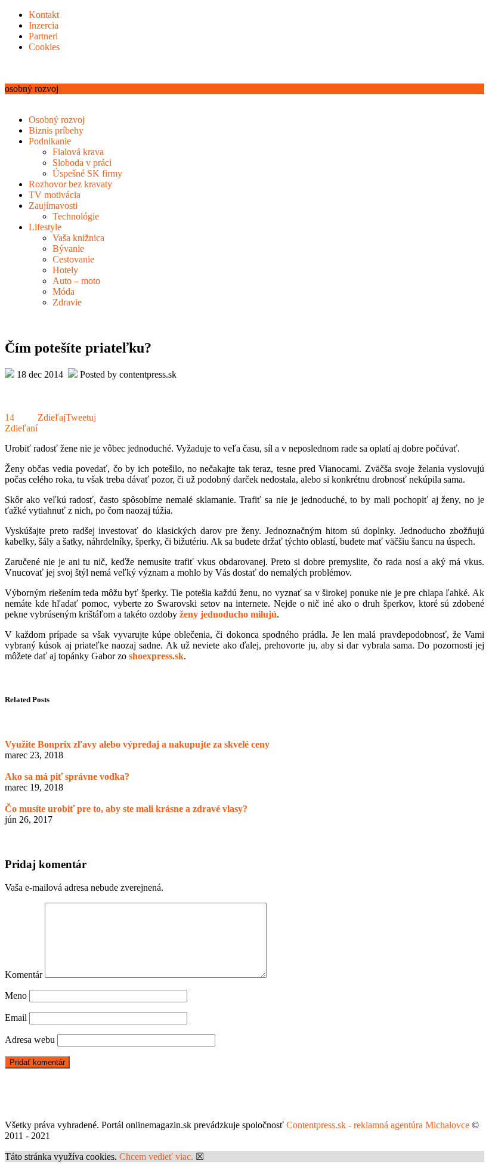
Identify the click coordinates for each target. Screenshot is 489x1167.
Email (16, 1017)
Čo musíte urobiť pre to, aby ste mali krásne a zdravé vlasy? (126, 809)
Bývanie (68, 248)
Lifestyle (45, 227)
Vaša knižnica (78, 238)
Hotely (65, 270)
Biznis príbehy (56, 130)
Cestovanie (73, 259)
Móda (63, 291)
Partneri (43, 36)
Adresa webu (30, 1040)
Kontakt (44, 15)
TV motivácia (55, 195)
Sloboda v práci (82, 163)
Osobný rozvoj (57, 120)
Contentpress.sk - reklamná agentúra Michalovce (377, 1125)
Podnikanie (50, 141)
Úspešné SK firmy (87, 173)
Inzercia (43, 25)
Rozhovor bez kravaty (70, 184)
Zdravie (67, 302)
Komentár (23, 975)
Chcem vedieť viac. (156, 1156)
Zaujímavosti (53, 205)
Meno (16, 995)
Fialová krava (78, 152)
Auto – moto (76, 281)
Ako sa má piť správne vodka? (67, 776)
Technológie (75, 216)
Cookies (44, 47)
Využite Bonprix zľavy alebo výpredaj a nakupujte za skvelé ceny (137, 744)
